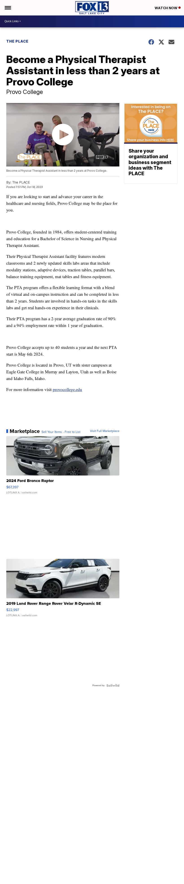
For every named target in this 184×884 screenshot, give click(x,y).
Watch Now (166, 8)
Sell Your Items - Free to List (61, 432)
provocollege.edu (67, 389)
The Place (17, 41)
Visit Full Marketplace (104, 431)
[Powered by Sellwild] (112, 685)
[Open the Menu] (7, 7)
